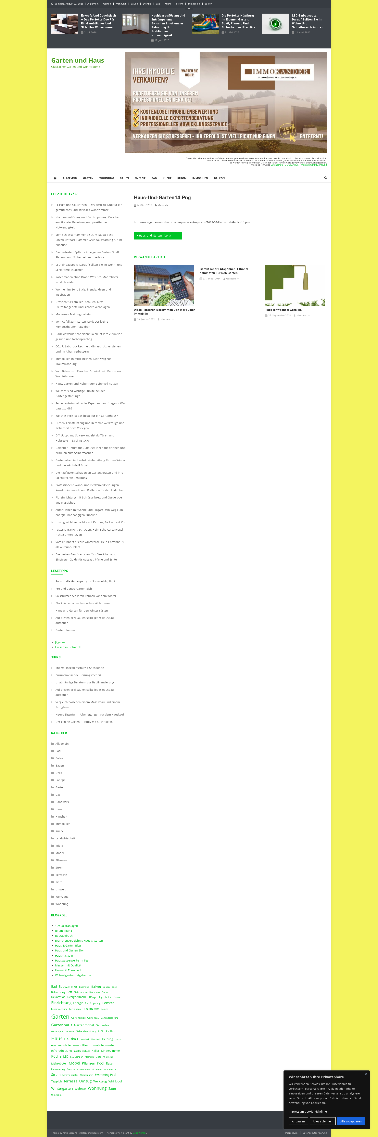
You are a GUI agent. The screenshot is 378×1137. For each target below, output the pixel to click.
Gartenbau (93, 1017)
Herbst (118, 1039)
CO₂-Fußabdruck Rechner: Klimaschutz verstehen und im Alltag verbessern (88, 348)
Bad (158, 3)
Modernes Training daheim (74, 314)
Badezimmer (68, 986)
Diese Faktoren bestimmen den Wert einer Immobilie (164, 312)
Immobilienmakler (102, 1045)
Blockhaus (94, 992)
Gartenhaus (61, 1024)
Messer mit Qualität (68, 965)
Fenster (108, 1003)
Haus (59, 809)
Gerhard (231, 278)
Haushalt (61, 816)
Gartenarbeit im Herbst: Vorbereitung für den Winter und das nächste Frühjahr (90, 462)
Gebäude (69, 1031)
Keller (95, 1051)
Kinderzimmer (110, 1051)
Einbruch (117, 997)
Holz (53, 1045)
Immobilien (194, 3)
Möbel (60, 853)
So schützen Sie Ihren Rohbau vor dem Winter (86, 596)
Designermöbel (77, 997)
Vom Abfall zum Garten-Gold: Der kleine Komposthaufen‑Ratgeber (82, 324)
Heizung (107, 1039)
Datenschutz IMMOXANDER (284, 164)
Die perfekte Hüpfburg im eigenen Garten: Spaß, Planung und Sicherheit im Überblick (238, 21)
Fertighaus (75, 1009)
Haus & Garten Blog (68, 945)
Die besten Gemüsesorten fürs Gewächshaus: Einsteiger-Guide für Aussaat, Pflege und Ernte (86, 556)
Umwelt (61, 889)
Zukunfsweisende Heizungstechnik (78, 675)
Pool (100, 1063)
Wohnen (80, 1089)
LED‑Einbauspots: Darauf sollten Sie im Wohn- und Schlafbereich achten (307, 21)
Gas (58, 794)
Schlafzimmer (83, 1069)
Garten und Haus (77, 60)
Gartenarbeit (78, 1017)
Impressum (291, 1132)
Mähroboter (59, 1063)
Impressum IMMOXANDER (313, 164)
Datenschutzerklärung (314, 1132)
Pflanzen (61, 860)
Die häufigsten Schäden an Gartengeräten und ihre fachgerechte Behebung (89, 475)
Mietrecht (108, 1056)
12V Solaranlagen (66, 926)
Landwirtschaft (65, 838)
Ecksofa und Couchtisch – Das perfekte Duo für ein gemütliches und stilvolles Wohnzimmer (98, 21)
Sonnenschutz (111, 1069)
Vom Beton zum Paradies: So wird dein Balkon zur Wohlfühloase (88, 373)
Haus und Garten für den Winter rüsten (82, 610)
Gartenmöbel (84, 1025)
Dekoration (58, 997)
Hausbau (71, 1039)
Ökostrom (56, 1094)
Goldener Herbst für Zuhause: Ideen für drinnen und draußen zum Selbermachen (91, 450)
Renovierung (58, 1069)
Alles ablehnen (323, 1121)
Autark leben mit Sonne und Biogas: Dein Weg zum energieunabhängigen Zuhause (89, 512)
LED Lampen (76, 1056)
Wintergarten (62, 1088)
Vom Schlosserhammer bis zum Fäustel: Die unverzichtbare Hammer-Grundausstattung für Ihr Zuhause (89, 240)
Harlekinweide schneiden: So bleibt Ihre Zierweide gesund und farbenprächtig (89, 336)
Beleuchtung (58, 992)
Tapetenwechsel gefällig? (283, 310)
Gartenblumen (65, 630)
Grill (101, 1031)
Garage (104, 1009)
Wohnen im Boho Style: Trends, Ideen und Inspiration (83, 292)
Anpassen (298, 1121)
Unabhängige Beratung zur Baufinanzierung (85, 682)
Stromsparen (86, 1075)
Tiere (59, 882)
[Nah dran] (366, 1073)
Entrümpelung (93, 1003)
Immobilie (64, 1045)
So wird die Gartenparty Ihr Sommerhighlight (85, 581)
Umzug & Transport (68, 970)
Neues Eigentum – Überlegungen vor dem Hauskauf (90, 714)
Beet (114, 986)
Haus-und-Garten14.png (155, 235)
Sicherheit (97, 1069)
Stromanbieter (70, 1075)
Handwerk (62, 802)
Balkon (208, 3)
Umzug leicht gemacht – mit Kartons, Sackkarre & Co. (90, 522)
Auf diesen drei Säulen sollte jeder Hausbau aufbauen (85, 620)
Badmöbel (84, 987)
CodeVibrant (139, 1132)
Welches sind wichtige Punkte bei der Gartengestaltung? (80, 393)
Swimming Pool (105, 1075)
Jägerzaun (61, 642)
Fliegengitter (90, 1009)
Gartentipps (57, 1031)
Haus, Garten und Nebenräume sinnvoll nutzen (87, 383)
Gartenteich (103, 1025)
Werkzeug (62, 896)
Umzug (85, 1081)
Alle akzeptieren (351, 1121)
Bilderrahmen (81, 992)
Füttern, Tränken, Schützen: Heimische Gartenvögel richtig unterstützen (89, 532)
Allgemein (92, 3)
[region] (327, 1099)
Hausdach (85, 1039)
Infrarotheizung (61, 1051)
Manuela (163, 205)
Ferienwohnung (59, 1009)
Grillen (110, 1031)
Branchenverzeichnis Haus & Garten (79, 940)
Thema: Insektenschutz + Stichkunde (80, 668)
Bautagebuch (64, 935)
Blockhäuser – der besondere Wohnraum (83, 603)
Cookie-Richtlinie (316, 1111)
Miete (59, 845)
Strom (179, 3)
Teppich (56, 1081)
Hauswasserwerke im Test (72, 960)
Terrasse (61, 875)
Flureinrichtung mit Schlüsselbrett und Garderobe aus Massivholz (89, 500)
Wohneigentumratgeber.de (73, 975)
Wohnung (121, 3)
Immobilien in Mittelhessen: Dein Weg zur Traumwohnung (83, 361)
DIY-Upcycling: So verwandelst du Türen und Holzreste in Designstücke (85, 437)
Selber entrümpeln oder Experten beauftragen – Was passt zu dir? (91, 405)
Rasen (110, 1063)
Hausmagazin (64, 955)
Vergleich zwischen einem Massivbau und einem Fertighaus (88, 704)
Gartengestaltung (109, 1017)
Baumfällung (63, 931)
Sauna (71, 1069)
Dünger (93, 997)
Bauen (134, 3)
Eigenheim (105, 997)
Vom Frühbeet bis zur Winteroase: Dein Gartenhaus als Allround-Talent (90, 544)
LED (66, 1056)
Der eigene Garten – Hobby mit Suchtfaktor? (84, 722)
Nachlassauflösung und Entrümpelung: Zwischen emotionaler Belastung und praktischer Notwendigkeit (168, 25)
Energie (147, 3)
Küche (168, 3)
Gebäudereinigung (86, 1031)
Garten (107, 3)
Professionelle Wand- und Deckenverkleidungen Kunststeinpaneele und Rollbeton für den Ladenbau (90, 487)
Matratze (89, 1056)
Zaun (112, 1088)
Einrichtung (61, 1002)
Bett (69, 992)
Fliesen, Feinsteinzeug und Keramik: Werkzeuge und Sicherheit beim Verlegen (90, 425)
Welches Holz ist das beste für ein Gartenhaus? (87, 416)
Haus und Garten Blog (69, 950)
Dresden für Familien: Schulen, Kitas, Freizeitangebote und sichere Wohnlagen (83, 304)
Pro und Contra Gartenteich (74, 588)
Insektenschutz (82, 1051)
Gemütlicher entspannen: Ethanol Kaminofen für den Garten (224, 271)
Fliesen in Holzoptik (68, 647)
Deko (59, 773)
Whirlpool (115, 1081)
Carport (105, 992)
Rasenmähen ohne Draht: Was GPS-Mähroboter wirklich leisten (87, 279)
